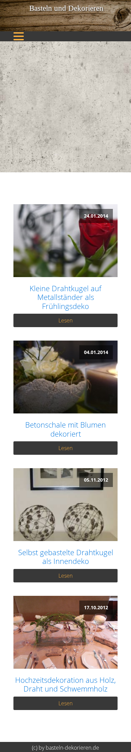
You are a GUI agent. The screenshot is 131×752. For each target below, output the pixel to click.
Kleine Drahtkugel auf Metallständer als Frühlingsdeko (65, 297)
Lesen (65, 320)
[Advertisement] (65, 106)
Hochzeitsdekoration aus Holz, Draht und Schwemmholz (65, 684)
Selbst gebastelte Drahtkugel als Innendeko (65, 557)
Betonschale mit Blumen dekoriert (65, 429)
